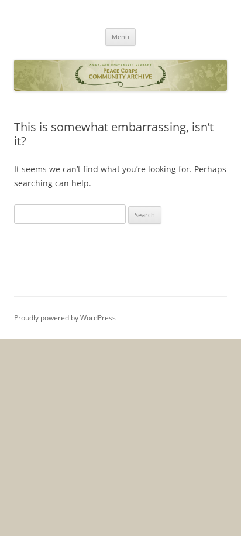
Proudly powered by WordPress (65, 318)
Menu (120, 36)
